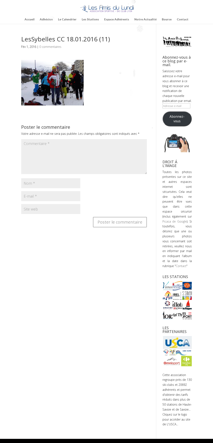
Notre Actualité (145, 19)
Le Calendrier (67, 19)
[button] (167, 286)
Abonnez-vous (177, 118)
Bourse (167, 19)
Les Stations (90, 19)
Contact (182, 19)
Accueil (30, 19)
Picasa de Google (174, 221)
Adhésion (46, 19)
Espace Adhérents (116, 19)
